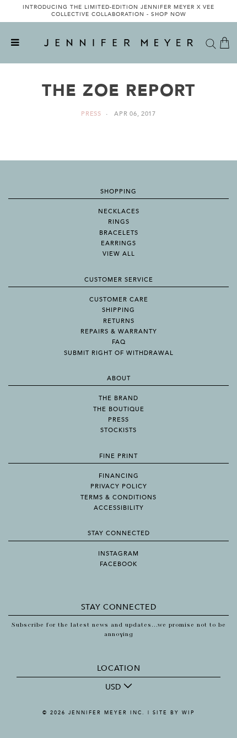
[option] (118, 11)
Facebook (118, 564)
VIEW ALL (119, 254)
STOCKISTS (118, 430)
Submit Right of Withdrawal (119, 353)
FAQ (119, 342)
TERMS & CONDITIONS (118, 497)
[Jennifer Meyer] (118, 43)
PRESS (118, 420)
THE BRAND (118, 398)
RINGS (119, 222)
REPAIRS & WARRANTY (118, 331)
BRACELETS (118, 233)
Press (91, 114)
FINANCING (119, 476)
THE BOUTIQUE (118, 409)
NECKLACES (118, 211)
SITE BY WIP (174, 712)
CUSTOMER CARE (118, 299)
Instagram (118, 554)
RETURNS (118, 321)
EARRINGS (118, 243)
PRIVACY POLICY (118, 486)
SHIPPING (118, 310)
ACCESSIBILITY (119, 508)
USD (113, 687)
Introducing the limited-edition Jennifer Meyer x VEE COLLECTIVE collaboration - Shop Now (118, 11)
